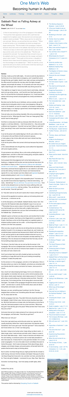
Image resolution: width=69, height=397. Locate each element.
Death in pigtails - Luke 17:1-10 (58, 306)
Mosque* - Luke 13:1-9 (55, 109)
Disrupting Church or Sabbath (29, 383)
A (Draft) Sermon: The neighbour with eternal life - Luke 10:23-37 (57, 210)
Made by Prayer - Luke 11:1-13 (58, 225)
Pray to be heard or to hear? (57, 315)
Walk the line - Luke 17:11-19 (57, 308)
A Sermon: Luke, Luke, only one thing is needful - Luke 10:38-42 (57, 221)
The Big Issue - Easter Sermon (58, 129)
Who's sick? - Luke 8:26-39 (57, 197)
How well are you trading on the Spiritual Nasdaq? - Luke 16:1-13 (57, 293)
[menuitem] (5, 13)
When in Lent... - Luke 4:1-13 (57, 99)
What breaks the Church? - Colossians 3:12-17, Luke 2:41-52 (58, 58)
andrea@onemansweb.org (34, 394)
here (24, 28)
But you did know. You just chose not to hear (27, 183)
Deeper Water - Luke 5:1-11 (57, 79)
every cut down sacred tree (9, 187)
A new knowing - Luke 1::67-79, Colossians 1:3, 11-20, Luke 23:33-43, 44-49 (58, 349)
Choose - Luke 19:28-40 (56, 116)
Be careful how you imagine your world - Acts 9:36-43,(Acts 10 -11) (58, 146)
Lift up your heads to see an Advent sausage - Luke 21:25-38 (58, 30)
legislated (35, 173)
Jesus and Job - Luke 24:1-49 (58, 126)
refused (22, 175)
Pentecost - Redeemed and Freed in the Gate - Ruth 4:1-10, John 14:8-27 (58, 184)
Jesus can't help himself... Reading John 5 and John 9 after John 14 (57, 169)
